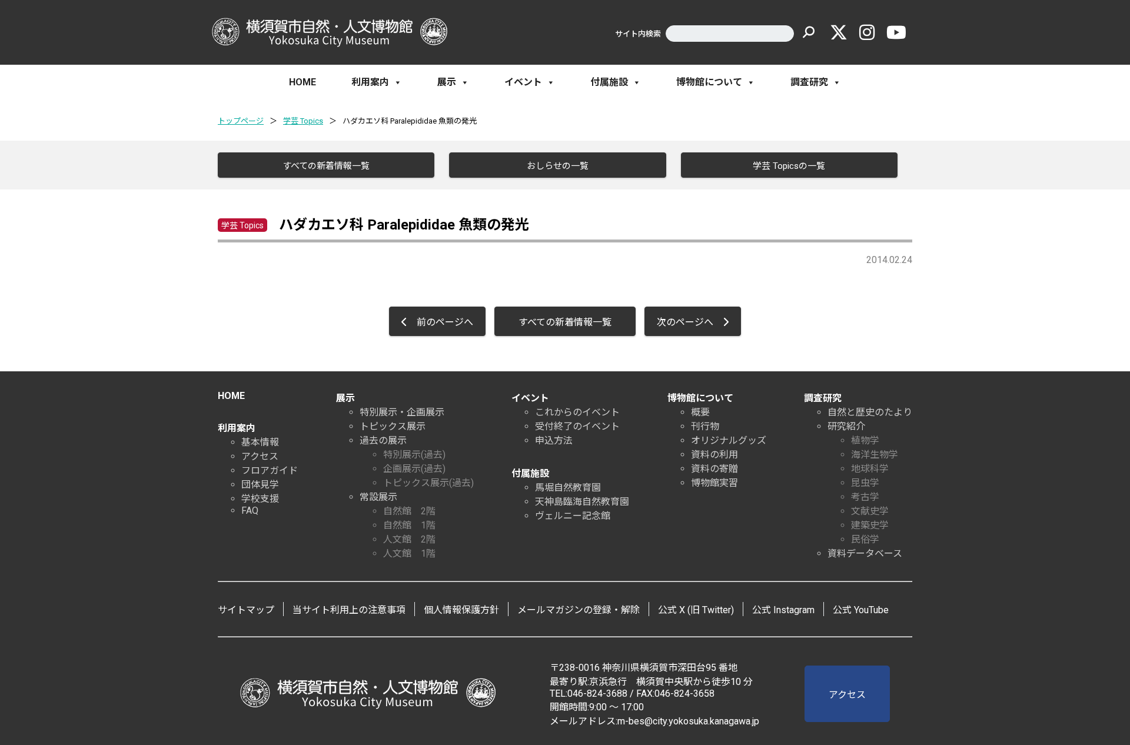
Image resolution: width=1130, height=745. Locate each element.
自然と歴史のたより (869, 412)
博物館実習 (714, 482)
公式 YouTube (861, 610)
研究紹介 (846, 426)
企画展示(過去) (414, 468)
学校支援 (260, 498)
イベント (523, 82)
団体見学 (260, 484)
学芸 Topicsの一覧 (789, 166)
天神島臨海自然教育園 (582, 501)
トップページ (241, 121)
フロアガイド (269, 470)
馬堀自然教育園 (568, 487)
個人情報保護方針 (461, 610)
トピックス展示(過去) (428, 482)
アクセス (259, 456)
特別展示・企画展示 (402, 412)
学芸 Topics (303, 121)
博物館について (709, 82)
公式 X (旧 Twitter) (696, 610)
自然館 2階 (409, 511)
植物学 (865, 440)
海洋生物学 (874, 454)
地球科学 (870, 468)
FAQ (249, 510)
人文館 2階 (409, 539)
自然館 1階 (409, 525)
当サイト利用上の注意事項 (349, 610)
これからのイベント (577, 412)
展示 (446, 82)
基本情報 (260, 442)
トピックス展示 (393, 426)
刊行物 (705, 426)
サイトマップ (246, 610)
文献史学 (870, 511)
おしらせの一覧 (558, 166)
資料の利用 (714, 454)
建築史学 (870, 525)
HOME (302, 82)
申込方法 (554, 440)
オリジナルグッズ (728, 440)
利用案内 (370, 82)
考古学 (865, 497)
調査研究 (809, 82)
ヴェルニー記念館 (572, 515)
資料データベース (864, 553)
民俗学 (865, 539)
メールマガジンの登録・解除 (578, 610)
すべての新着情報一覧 (326, 166)
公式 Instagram (783, 610)
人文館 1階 (409, 553)
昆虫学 (865, 482)
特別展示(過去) (414, 454)
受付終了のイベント (577, 426)
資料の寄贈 (714, 468)
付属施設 (609, 82)
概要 (700, 412)
